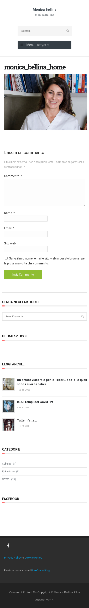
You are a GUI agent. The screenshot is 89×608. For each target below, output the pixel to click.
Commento (13, 176)
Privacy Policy (13, 557)
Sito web (10, 243)
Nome (9, 213)
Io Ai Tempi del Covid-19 (35, 402)
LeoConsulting (41, 570)
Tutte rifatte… (27, 420)
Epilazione (8, 471)
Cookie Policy (33, 557)
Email (9, 228)
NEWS (6, 479)
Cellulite (6, 463)
